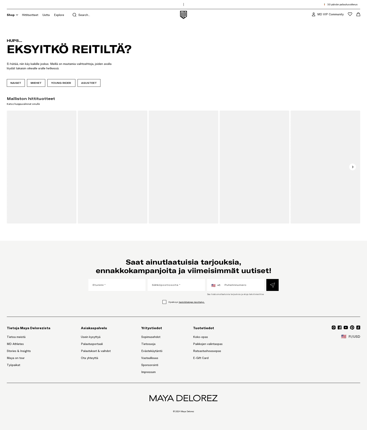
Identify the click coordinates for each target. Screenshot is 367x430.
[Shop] (17, 15)
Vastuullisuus (149, 358)
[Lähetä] (272, 285)
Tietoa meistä (16, 337)
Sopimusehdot (150, 337)
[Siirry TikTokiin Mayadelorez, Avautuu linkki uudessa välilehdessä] (358, 327)
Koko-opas (200, 337)
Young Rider (61, 82)
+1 (215, 285)
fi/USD (350, 336)
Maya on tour (16, 358)
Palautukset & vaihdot (96, 351)
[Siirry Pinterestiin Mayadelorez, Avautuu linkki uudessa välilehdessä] (352, 327)
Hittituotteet (30, 15)
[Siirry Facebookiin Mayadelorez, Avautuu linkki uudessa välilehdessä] (340, 327)
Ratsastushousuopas (207, 351)
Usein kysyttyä (90, 337)
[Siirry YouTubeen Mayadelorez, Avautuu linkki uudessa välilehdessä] (346, 327)
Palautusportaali (96, 344)
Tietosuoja (148, 344)
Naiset (15, 82)
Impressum (148, 372)
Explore (59, 15)
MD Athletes (15, 344)
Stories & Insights (19, 351)
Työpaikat (13, 365)
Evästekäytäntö (151, 351)
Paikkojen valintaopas (208, 344)
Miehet (36, 82)
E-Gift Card (201, 358)
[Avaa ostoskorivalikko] (358, 14)
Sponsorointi (149, 365)
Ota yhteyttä (89, 358)
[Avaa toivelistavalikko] (350, 14)
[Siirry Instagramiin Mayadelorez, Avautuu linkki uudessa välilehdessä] (334, 327)
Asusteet (89, 82)
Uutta (46, 15)
